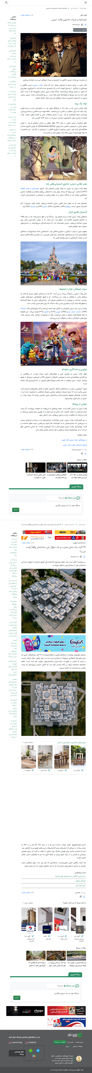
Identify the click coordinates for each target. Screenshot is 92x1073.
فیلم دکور (83, 15)
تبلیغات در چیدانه (59, 1042)
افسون (46, 311)
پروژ (83, 440)
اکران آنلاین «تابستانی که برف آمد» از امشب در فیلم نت (11, 150)
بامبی (45, 206)
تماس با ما (70, 1042)
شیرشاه (23, 308)
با (86, 440)
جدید (70, 445)
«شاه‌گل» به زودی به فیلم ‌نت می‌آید (12, 84)
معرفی (84, 445)
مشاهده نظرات (25, 15)
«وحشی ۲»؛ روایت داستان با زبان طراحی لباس (12, 95)
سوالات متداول (77, 1046)
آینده (76, 440)
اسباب (73, 311)
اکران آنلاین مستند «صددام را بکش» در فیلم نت (11, 56)
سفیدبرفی (35, 188)
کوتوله (23, 188)
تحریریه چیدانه (76, 449)
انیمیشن (79, 445)
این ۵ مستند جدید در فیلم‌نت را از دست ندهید (12, 121)
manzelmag (16, 1042)
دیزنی (35, 85)
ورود (67, 1046)
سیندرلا (33, 206)
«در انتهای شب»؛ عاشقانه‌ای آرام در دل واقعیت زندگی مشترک (11, 135)
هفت (27, 188)
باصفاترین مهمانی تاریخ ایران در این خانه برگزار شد (11, 42)
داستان (78, 311)
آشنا (67, 440)
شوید (63, 440)
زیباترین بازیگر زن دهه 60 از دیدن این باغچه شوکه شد (12, 28)
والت (40, 85)
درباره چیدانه (79, 1042)
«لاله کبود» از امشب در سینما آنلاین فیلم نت (12, 108)
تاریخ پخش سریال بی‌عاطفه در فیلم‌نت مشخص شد (12, 71)
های (79, 440)
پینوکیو (68, 206)
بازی (68, 311)
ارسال (16, 509)
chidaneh (32, 1042)
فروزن (58, 311)
